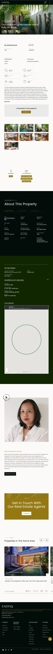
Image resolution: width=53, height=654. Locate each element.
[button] (45, 2)
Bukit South (31, 643)
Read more (7, 101)
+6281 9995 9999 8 (6, 615)
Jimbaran (31, 639)
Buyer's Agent (16, 627)
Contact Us (5, 630)
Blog (3, 632)
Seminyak (31, 630)
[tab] (11, 211)
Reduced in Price (47, 630)
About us (4, 625)
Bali (30, 625)
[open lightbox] (4, 31)
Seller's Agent (16, 629)
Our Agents (5, 627)
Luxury (44, 634)
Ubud (30, 632)
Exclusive (45, 625)
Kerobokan (31, 634)
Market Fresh (46, 632)
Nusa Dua (31, 637)
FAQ (3, 634)
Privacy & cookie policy (45, 649)
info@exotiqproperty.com (8, 617)
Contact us (26, 112)
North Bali (31, 641)
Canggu (31, 627)
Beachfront (45, 627)
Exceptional (45, 637)
